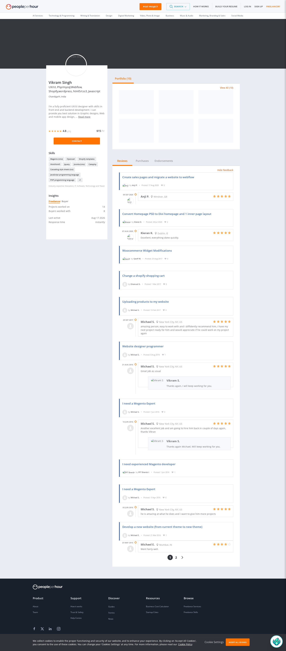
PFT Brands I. (143, 472)
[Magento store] (136, 131)
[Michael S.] (124, 310)
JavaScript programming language (64, 174)
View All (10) (226, 87)
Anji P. (134, 185)
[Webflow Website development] (176, 102)
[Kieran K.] (126, 222)
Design (109, 15)
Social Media (237, 15)
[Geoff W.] (126, 258)
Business (170, 15)
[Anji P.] (125, 185)
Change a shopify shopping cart (143, 276)
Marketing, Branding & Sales (212, 15)
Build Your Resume (226, 6)
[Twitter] (43, 629)
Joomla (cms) (79, 164)
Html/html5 (55, 164)
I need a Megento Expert (138, 403)
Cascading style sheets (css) (61, 169)
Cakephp (92, 164)
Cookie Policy (185, 644)
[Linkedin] (51, 629)
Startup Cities (152, 612)
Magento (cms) (56, 159)
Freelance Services (192, 606)
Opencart (71, 159)
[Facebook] (35, 629)
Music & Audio (186, 15)
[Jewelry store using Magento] (176, 131)
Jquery (67, 164)
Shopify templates (87, 159)
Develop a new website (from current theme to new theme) (162, 527)
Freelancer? (273, 6)
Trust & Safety (77, 612)
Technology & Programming (61, 15)
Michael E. (135, 535)
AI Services (38, 15)
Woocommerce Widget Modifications (147, 250)
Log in (247, 6)
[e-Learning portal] (216, 131)
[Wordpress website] (216, 102)
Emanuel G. (136, 284)
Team (35, 612)
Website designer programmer (143, 346)
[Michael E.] (124, 535)
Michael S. (135, 310)
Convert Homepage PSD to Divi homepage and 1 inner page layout (166, 214)
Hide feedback (225, 170)
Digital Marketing (126, 15)
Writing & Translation (90, 15)
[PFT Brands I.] (128, 472)
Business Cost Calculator (157, 606)
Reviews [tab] (122, 161)
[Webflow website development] (136, 102)
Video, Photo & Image (150, 15)
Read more (84, 116)
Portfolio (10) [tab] (123, 78)
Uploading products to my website (145, 302)
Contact (77, 141)
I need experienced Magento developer (148, 464)
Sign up (258, 6)
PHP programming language (62, 180)
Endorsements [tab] (164, 161)
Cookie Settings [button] (214, 642)
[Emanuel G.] (124, 284)
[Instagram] (59, 629)
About (35, 606)
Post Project (150, 6)
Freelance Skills (191, 612)
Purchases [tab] (142, 161)
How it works (201, 6)
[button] (178, 6)
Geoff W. (137, 258)
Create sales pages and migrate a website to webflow (158, 177)
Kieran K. (138, 222)
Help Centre (76, 618)
